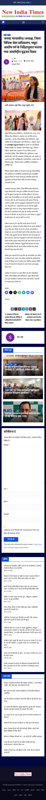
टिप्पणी (7, 445)
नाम (6, 489)
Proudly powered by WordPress (12, 785)
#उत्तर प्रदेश (30, 61)
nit (15, 59)
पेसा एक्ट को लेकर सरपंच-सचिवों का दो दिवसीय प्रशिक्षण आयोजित (22, 392)
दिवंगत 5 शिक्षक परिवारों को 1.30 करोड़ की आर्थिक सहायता (23, 737)
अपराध (7, 364)
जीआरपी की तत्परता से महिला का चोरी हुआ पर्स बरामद (21, 723)
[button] (43, 22)
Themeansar (39, 785)
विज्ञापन (30, 795)
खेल (25, 795)
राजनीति (27, 790)
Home (4, 790)
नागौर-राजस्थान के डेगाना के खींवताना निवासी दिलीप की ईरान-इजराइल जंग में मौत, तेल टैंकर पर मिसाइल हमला (21, 665)
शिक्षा (42, 790)
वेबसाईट (6, 514)
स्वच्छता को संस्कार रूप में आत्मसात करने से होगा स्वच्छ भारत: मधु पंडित (33, 317)
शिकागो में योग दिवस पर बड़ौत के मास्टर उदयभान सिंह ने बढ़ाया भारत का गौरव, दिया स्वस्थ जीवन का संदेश (21, 577)
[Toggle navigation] (23, 22)
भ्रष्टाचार (32, 790)
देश (5, 35)
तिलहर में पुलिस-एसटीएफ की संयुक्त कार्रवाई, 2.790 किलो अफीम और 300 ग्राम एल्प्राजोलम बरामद (22, 370)
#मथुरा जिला (16, 64)
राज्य (9, 35)
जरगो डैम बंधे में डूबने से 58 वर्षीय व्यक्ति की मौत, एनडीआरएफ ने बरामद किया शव (19, 743)
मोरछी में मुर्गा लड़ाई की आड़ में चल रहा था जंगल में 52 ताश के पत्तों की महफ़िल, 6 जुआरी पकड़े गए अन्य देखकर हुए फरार (22, 643)
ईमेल (6, 502)
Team (9, 790)
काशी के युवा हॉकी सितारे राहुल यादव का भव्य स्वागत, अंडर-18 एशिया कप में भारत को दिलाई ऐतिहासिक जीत (21, 588)
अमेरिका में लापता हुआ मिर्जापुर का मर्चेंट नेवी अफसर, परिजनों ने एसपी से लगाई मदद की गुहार (21, 619)
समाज (15, 795)
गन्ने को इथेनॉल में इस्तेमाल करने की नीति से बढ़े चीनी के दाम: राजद (22, 415)
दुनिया (14, 790)
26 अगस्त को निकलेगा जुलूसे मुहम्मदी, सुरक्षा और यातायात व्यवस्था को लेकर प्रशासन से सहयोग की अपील (22, 708)
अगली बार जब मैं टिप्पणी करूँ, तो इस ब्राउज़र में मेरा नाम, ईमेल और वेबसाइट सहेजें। (21, 532)
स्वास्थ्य (21, 795)
